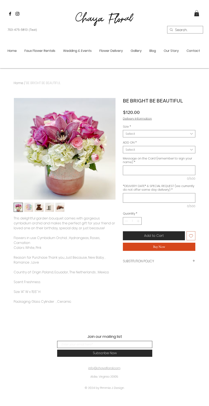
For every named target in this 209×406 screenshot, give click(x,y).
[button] (196, 13)
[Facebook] (10, 13)
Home (18, 83)
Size (127, 126)
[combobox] (159, 133)
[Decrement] (126, 221)
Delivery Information (137, 119)
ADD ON (130, 142)
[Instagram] (17, 13)
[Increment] (138, 221)
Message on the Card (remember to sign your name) (157, 160)
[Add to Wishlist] (191, 235)
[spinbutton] (132, 221)
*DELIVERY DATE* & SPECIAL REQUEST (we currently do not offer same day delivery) (158, 187)
